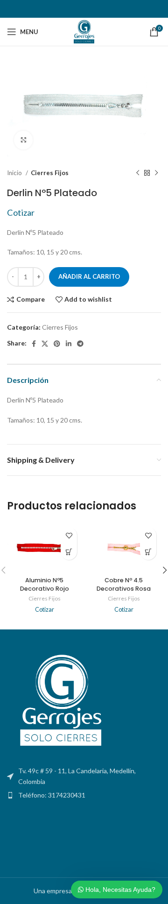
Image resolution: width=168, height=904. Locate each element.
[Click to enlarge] (23, 140)
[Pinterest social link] (57, 344)
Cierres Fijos (50, 173)
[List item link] (84, 795)
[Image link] (58, 702)
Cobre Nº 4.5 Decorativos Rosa (124, 584)
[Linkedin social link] (68, 344)
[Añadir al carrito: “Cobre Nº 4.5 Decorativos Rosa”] (148, 552)
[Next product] (156, 173)
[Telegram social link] (80, 344)
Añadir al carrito (89, 276)
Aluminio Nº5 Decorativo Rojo (44, 584)
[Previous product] (137, 173)
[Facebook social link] (34, 344)
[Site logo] (84, 31)
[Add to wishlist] (69, 535)
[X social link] (45, 344)
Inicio (15, 173)
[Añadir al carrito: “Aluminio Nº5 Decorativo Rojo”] (69, 552)
